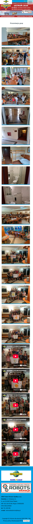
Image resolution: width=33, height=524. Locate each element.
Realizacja (15, 520)
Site (29, 518)
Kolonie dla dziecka (15, 518)
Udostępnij (26, 520)
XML (26, 518)
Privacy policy (7, 520)
